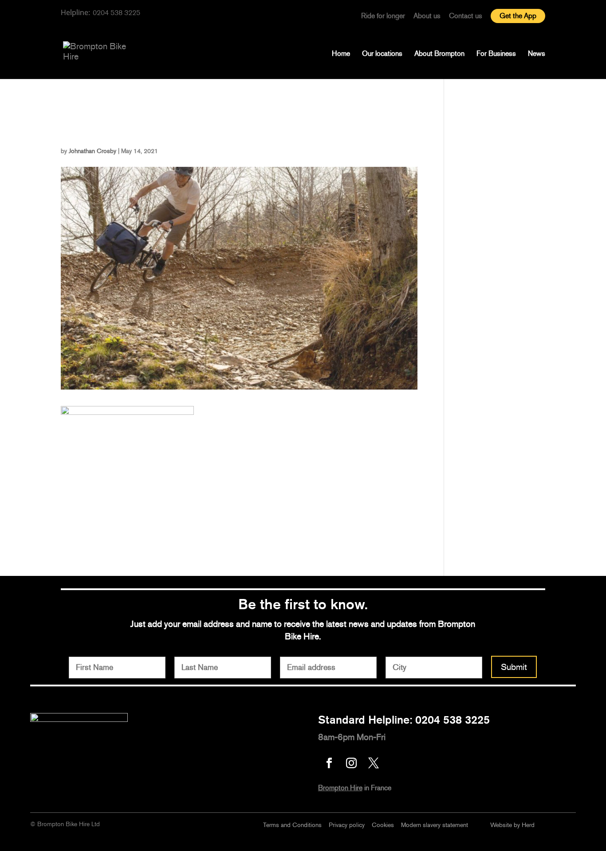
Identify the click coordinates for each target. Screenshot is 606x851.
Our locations (382, 54)
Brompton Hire (340, 788)
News (536, 54)
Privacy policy (347, 825)
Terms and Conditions (292, 825)
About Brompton (439, 54)
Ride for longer (383, 16)
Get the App (518, 16)
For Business (496, 54)
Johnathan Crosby (92, 151)
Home (341, 54)
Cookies (383, 825)
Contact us (465, 16)
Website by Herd (512, 825)
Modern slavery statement (434, 825)
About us (427, 16)
